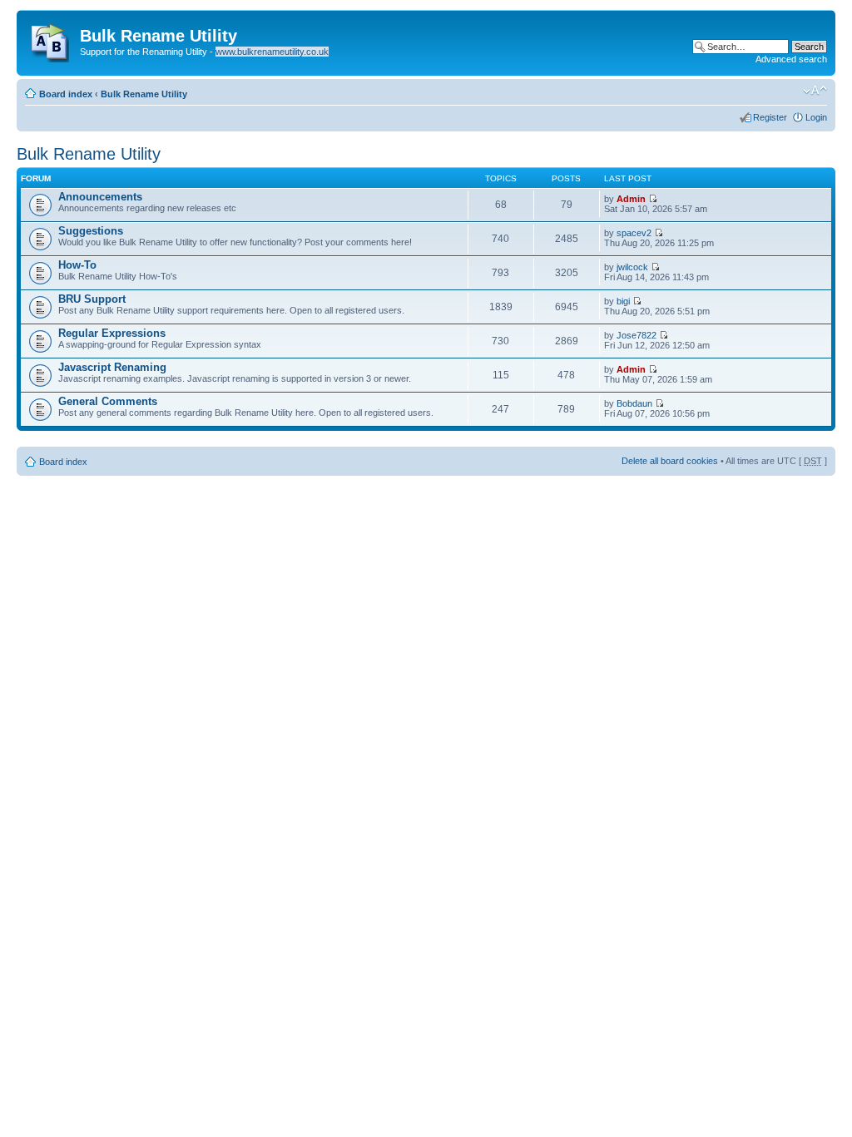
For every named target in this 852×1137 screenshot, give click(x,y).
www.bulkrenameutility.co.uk (272, 52)
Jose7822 (636, 335)
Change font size (815, 90)
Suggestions (90, 231)
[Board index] (50, 39)
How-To (77, 265)
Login (816, 117)
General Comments (107, 401)
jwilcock (632, 267)
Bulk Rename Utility (144, 94)
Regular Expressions (112, 333)
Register (770, 117)
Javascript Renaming (112, 367)
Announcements (100, 196)
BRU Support (92, 299)
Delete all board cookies (670, 461)
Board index (65, 94)
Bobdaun (634, 403)
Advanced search (791, 59)
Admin (631, 199)
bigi (623, 301)
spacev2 (634, 233)
